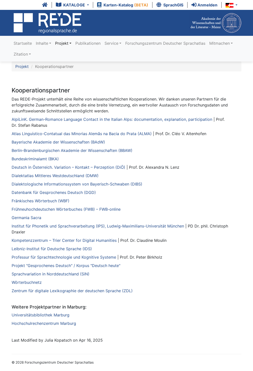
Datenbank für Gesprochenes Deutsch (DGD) (54, 192)
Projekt (61, 43)
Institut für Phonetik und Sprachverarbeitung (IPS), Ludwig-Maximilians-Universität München (98, 226)
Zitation (21, 54)
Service (111, 43)
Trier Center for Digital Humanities (65, 240)
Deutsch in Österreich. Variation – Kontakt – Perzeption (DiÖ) (68, 167)
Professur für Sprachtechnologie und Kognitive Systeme (64, 257)
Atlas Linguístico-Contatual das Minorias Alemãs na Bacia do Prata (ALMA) (82, 133)
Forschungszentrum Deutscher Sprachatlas (165, 43)
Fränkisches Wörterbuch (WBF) (40, 200)
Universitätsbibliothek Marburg (40, 314)
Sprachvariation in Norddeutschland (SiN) (50, 273)
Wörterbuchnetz (27, 282)
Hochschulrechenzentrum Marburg (44, 323)
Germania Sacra (26, 217)
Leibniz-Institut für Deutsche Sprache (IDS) (52, 248)
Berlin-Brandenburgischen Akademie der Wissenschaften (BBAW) (72, 150)
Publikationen (88, 43)
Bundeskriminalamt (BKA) (35, 158)
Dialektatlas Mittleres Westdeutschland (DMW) (55, 175)
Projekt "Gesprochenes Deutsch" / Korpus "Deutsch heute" (66, 265)
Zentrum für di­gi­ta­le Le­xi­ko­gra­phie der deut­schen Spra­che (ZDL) (72, 290)
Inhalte (42, 43)
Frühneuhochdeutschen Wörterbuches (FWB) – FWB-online (66, 209)
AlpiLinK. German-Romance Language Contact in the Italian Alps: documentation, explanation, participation (112, 119)
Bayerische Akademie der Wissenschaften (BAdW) (58, 142)
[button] (72, 5)
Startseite (23, 43)
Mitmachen (219, 43)
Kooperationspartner (54, 66)
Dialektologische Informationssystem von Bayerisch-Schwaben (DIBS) (77, 184)
